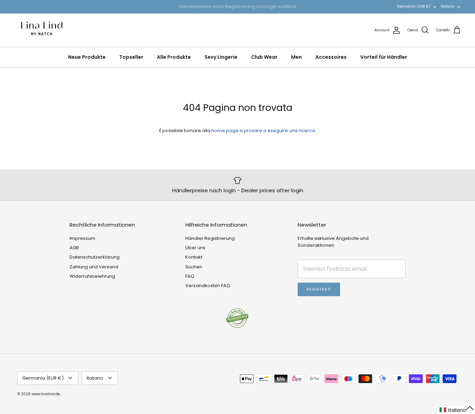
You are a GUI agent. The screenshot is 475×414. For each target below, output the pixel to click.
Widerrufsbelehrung (92, 276)
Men (296, 57)
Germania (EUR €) (413, 6)
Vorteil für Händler (383, 57)
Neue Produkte (87, 57)
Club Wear (264, 57)
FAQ (189, 276)
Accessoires (331, 57)
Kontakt (193, 257)
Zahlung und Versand (94, 266)
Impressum (82, 238)
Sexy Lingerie (221, 57)
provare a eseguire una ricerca (279, 130)
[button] (457, 410)
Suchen (193, 266)
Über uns (195, 247)
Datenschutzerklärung (95, 257)
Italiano (447, 6)
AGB (74, 247)
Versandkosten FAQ (207, 285)
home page (225, 130)
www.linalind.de (46, 394)
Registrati (319, 289)
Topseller (131, 57)
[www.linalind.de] (42, 30)
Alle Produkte (174, 57)
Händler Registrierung (210, 238)
